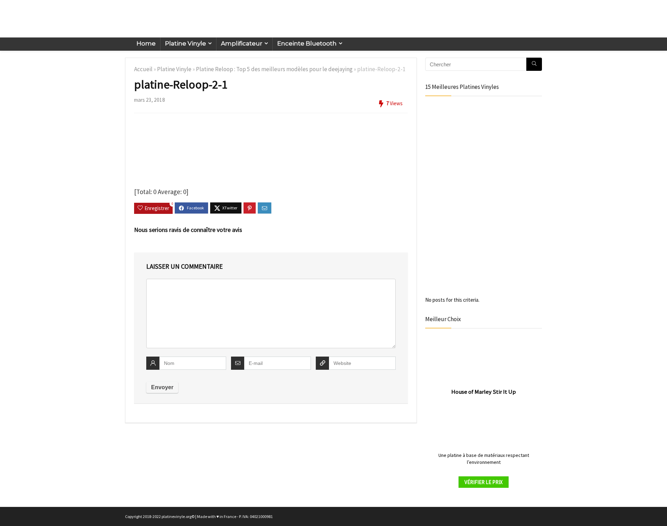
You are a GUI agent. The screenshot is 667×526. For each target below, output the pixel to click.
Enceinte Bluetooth (307, 43)
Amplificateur (241, 43)
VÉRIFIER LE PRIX (483, 482)
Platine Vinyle (185, 43)
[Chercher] (534, 64)
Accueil (143, 69)
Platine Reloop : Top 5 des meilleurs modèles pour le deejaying (274, 69)
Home (146, 43)
